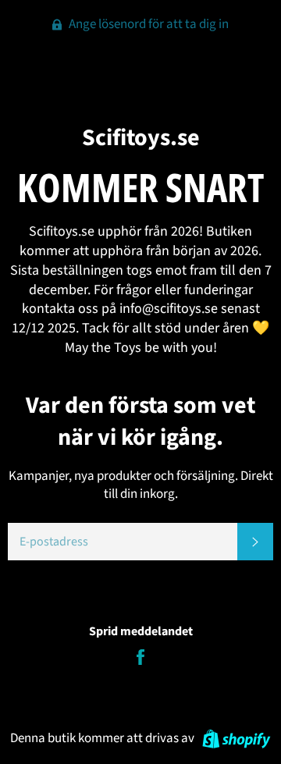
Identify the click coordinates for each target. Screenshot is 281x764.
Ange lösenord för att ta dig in (147, 24)
